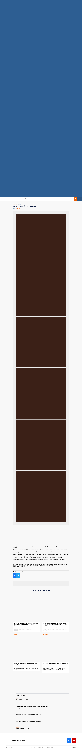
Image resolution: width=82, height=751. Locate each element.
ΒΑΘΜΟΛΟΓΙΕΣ (53, 198)
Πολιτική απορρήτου (41, 747)
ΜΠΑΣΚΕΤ (18, 198)
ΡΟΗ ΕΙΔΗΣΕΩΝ (61, 198)
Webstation (74, 747)
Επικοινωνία (23, 740)
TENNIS (29, 198)
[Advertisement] (41, 535)
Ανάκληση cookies (50, 747)
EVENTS (45, 198)
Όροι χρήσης (33, 747)
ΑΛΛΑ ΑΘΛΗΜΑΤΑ (37, 198)
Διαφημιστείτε (15, 740)
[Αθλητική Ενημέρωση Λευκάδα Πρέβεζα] (1, 198)
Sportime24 (19, 208)
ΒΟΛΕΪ (24, 198)
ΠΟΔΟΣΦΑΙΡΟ (11, 198)
